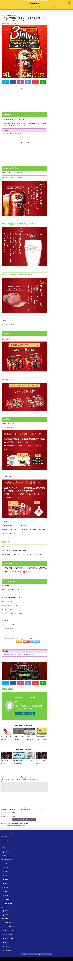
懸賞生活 (10, 688)
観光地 (6, 883)
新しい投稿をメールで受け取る (8, 816)
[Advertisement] (24, 101)
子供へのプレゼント (9, 946)
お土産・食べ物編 (9, 938)
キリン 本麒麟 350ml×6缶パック (24, 638)
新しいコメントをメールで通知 (8, 812)
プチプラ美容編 (8, 934)
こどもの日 (7, 848)
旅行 (6, 871)
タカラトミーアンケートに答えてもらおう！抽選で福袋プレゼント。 (6, 739)
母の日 (6, 840)
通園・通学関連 (8, 903)
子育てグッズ (8, 942)
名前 (2, 794)
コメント (3, 781)
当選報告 (7, 914)
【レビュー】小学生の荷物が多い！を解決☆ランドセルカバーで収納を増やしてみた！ (30, 763)
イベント (5, 836)
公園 (6, 863)
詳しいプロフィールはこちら (26, 714)
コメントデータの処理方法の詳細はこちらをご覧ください (13, 825)
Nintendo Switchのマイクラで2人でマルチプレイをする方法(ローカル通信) (41, 763)
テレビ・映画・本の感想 (10, 926)
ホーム (17, 7)
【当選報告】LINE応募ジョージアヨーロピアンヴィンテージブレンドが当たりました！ (18, 739)
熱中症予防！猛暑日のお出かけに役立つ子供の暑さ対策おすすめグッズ (18, 763)
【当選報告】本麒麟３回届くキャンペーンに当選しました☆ (18, 133)
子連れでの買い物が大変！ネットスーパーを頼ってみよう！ (6, 762)
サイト (2, 803)
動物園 (6, 879)
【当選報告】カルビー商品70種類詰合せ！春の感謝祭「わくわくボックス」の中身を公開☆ (30, 739)
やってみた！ (6, 918)
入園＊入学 (7, 851)
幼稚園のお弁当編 (9, 922)
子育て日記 (5, 887)
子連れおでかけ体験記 (8, 859)
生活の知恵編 (8, 950)
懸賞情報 (4, 688)
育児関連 (7, 899)
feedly (24, 674)
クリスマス (7, 844)
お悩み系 (7, 891)
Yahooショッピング (34, 641)
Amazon (19, 641)
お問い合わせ (55, 7)
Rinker (22, 639)
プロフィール (25, 7)
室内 (6, 875)
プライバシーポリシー (43, 7)
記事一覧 (33, 7)
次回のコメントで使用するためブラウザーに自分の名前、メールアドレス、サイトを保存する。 (22, 809)
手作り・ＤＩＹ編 (9, 930)
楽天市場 (25, 641)
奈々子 (9, 710)
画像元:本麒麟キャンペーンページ (8, 324)
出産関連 (7, 895)
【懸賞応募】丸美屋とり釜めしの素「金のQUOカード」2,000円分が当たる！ (41, 739)
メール (3, 798)
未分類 (4, 855)
